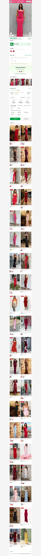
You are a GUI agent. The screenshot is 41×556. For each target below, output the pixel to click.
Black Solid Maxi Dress (23, 248)
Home (11, 553)
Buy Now (15, 118)
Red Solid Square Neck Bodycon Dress (14, 205)
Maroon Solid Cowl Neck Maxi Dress (14, 396)
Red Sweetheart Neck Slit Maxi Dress (25, 353)
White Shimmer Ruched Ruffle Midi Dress (26, 481)
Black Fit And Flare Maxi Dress (13, 269)
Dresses (16, 553)
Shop (13, 553)
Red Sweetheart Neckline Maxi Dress (14, 184)
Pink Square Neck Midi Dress (13, 248)
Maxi (18, 553)
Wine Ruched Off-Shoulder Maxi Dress (25, 332)
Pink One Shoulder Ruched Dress (14, 502)
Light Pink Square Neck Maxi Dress (14, 332)
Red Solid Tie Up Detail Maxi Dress (25, 269)
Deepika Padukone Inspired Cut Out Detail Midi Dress (26, 312)
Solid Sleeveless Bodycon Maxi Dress (25, 553)
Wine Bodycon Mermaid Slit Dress (14, 545)
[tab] (13, 105)
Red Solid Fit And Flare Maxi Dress (14, 353)
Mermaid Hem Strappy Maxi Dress (14, 417)
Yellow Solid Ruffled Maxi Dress (24, 545)
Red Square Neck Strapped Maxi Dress (25, 184)
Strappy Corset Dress (12, 312)
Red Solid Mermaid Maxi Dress (24, 205)
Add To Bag (26, 118)
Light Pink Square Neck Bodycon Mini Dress (26, 417)
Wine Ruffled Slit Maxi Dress (13, 481)
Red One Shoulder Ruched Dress (25, 396)
